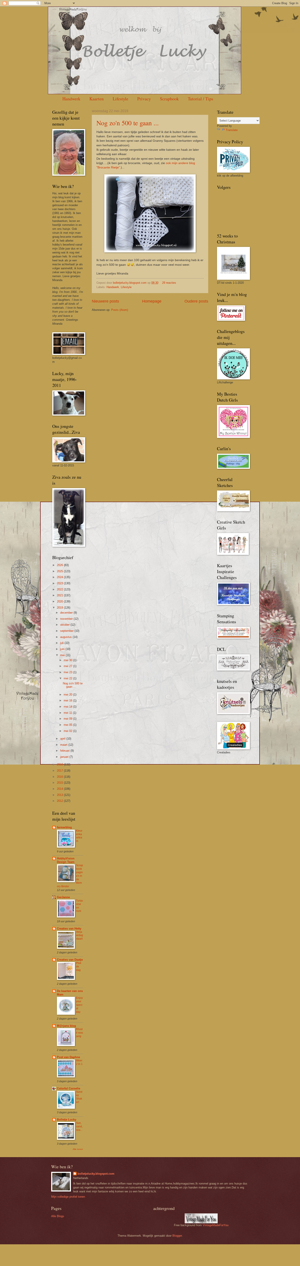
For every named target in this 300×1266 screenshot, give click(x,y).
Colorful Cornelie (68, 1088)
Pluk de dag (78, 966)
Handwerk (71, 99)
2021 (60, 595)
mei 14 (68, 706)
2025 (60, 571)
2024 (60, 577)
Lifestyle (120, 99)
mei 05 (68, 724)
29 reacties (169, 282)
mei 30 (68, 660)
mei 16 (68, 700)
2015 (60, 782)
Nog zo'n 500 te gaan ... (127, 122)
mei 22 (68, 678)
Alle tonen (78, 1149)
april (63, 738)
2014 (60, 788)
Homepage (151, 301)
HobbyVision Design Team (65, 860)
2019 (60, 607)
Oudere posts (196, 301)
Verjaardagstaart (79, 935)
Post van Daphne (68, 1057)
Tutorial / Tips (200, 99)
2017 (60, 770)
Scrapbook (169, 99)
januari (64, 756)
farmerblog (64, 827)
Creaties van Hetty (69, 928)
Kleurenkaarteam (79, 836)
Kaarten (96, 99)
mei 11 (68, 712)
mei (63, 655)
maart (64, 744)
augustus (66, 637)
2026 (60, 565)
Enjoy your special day (79, 1004)
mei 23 (68, 672)
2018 (60, 764)
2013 (60, 795)
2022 (60, 589)
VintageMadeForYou (215, 1225)
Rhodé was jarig (79, 1033)
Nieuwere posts (105, 301)
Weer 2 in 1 (79, 1062)
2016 (60, 776)
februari (65, 750)
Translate (232, 130)
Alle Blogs (57, 1216)
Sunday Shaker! (79, 1097)
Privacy (144, 99)
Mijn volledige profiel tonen (68, 1196)
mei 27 (68, 666)
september (67, 630)
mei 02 (68, 731)
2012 (60, 800)
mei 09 (68, 718)
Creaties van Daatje (70, 959)
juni (62, 649)
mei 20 (68, 694)
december (67, 612)
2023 (60, 583)
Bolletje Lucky (66, 1119)
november (67, 618)
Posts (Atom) (119, 310)
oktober (65, 624)
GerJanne (63, 897)
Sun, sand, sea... (79, 1126)
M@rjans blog (66, 1025)
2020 (60, 601)
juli (62, 643)
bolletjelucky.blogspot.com (130, 282)
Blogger (177, 1235)
